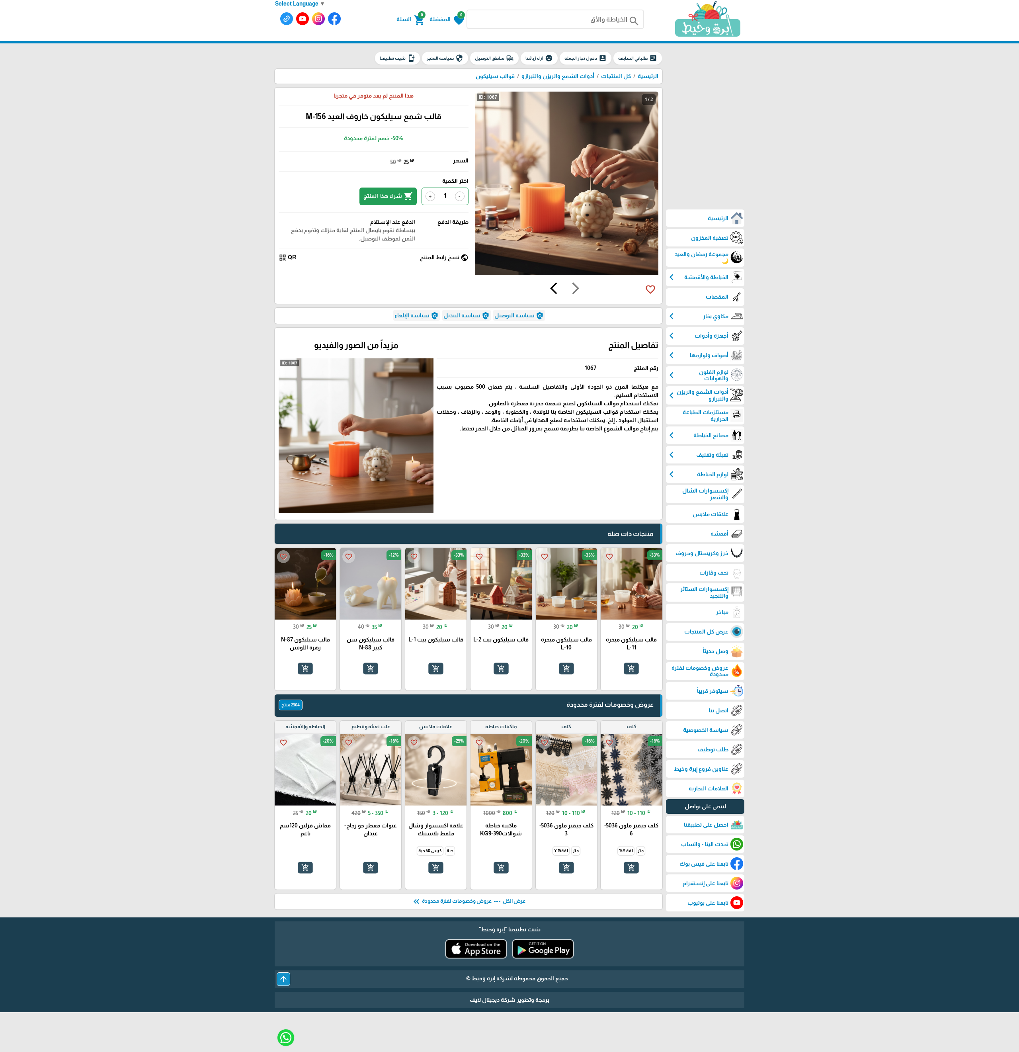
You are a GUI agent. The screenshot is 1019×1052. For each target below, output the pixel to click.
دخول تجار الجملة (585, 58)
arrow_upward (283, 979)
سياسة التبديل (466, 316)
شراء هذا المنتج (388, 196)
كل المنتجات (616, 76)
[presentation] (575, 289)
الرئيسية (648, 76)
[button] (447, 19)
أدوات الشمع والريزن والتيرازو (557, 76)
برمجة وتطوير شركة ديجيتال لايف (509, 1000)
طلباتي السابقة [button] (637, 58)
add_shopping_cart (631, 669)
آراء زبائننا (539, 58)
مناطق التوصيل (494, 58)
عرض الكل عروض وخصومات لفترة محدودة (468, 901)
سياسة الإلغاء (416, 316)
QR (287, 258)
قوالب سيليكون (495, 76)
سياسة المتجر (445, 58)
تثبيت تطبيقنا (397, 58)
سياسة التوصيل (519, 316)
